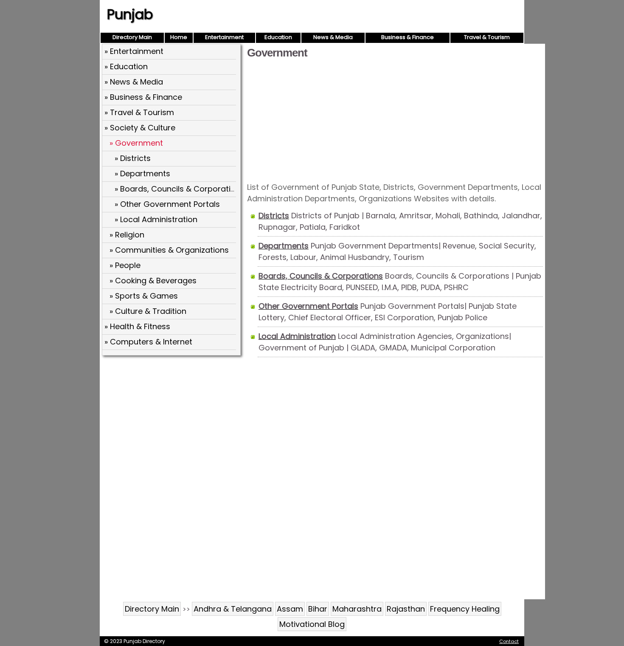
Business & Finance (407, 37)
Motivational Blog (312, 624)
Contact (509, 641)
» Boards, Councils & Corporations (180, 188)
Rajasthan (406, 609)
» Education (126, 66)
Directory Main (132, 37)
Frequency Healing (465, 609)
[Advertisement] (395, 119)
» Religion (127, 234)
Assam (290, 609)
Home (178, 37)
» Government (136, 143)
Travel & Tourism (487, 37)
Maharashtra (357, 609)
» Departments (142, 173)
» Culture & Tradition (148, 311)
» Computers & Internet (148, 341)
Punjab (130, 14)
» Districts (133, 158)
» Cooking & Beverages (153, 280)
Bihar (317, 609)
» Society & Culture (139, 127)
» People (125, 265)
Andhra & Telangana (233, 609)
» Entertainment (133, 51)
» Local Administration (156, 219)
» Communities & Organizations (169, 250)
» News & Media (133, 81)
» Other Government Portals (167, 204)
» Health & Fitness (137, 326)
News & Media (333, 37)
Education (278, 37)
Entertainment (224, 37)
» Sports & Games (144, 296)
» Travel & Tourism (139, 112)
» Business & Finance (143, 97)
